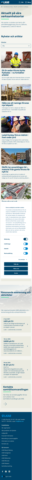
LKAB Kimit (5, 455)
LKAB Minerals (5, 461)
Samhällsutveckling (8, 6)
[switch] (25, 244)
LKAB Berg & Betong (7, 450)
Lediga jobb (4, 433)
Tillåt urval (16, 268)
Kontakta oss (5, 444)
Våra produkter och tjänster (9, 430)
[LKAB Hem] (5, 2)
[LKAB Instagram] (6, 471)
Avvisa (16, 273)
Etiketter (3, 42)
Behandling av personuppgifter (10, 438)
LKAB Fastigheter (6, 453)
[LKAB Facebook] (2, 471)
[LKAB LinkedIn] (9, 471)
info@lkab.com (20, 421)
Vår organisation (6, 428)
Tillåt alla (16, 264)
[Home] (1, 6)
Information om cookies (8, 441)
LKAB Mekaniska (6, 458)
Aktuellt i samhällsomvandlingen (21, 6)
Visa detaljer (21, 259)
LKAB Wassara (5, 463)
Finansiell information (7, 436)
